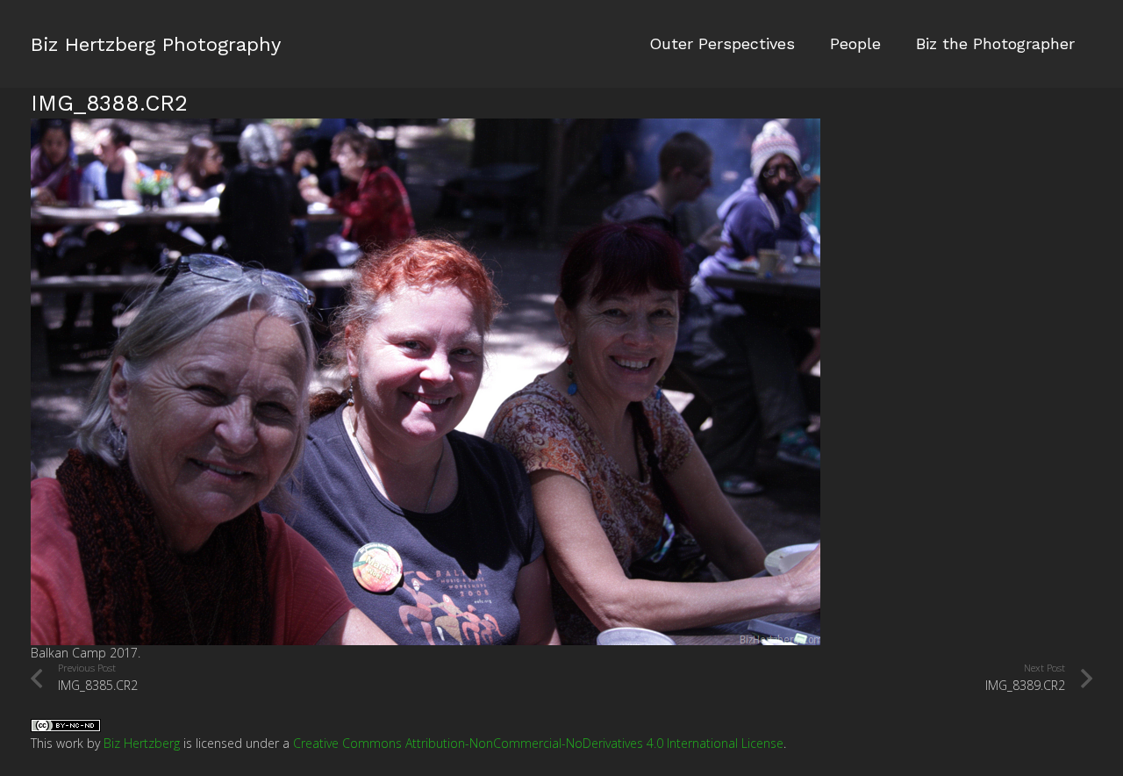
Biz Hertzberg (142, 743)
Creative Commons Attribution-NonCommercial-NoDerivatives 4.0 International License (538, 743)
